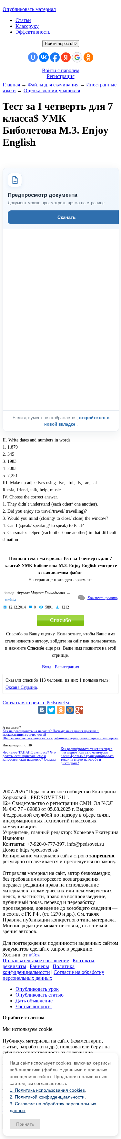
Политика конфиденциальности (39, 969)
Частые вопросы (33, 1006)
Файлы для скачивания (53, 84)
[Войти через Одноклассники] (88, 57)
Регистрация (61, 76)
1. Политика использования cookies (47, 1090)
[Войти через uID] (33, 57)
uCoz (34, 954)
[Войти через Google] (77, 57)
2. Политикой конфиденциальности (47, 1097)
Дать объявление (34, 1000)
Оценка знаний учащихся (52, 90)
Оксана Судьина (21, 687)
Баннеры (39, 966)
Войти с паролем (60, 70)
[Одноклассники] (61, 710)
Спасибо (60, 620)
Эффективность (32, 32)
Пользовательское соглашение (36, 960)
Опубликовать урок (37, 989)
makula (10, 600)
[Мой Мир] (70, 710)
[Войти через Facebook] (55, 57)
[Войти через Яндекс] (66, 57)
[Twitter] (51, 710)
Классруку (27, 26)
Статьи (23, 20)
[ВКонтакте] (42, 710)
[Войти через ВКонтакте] (44, 57)
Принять (25, 1124)
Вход (46, 666)
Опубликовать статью (39, 995)
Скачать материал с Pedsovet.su (37, 702)
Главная (11, 84)
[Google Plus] (79, 710)
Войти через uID (60, 43)
